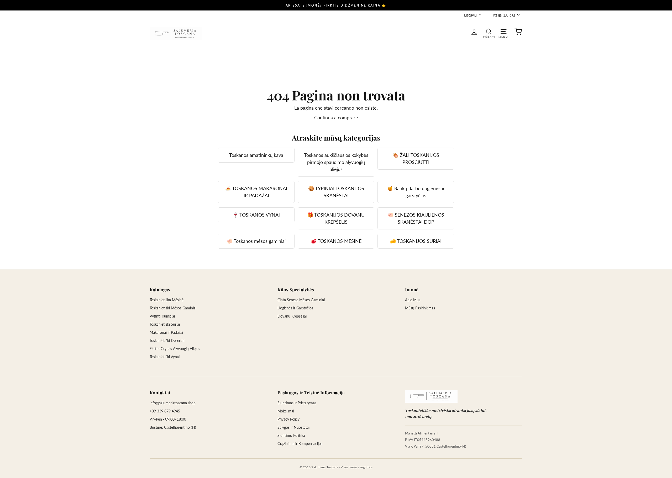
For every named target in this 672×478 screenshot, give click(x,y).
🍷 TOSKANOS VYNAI (256, 215)
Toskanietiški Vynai (165, 357)
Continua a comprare (336, 117)
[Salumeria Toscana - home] (431, 396)
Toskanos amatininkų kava (256, 155)
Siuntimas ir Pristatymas (296, 403)
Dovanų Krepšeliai (292, 316)
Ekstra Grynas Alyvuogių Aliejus (175, 348)
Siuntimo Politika (291, 435)
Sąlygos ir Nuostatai (293, 427)
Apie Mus (412, 300)
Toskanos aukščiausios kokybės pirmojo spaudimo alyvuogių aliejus (336, 162)
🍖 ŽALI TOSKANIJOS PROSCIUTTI (416, 158)
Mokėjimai (285, 411)
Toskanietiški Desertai (167, 340)
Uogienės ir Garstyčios (295, 308)
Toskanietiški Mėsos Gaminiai (173, 308)
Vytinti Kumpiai (162, 316)
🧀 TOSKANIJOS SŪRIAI (416, 241)
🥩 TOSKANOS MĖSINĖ (336, 241)
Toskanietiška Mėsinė (166, 300)
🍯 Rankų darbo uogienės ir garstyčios (416, 191)
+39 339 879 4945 (165, 411)
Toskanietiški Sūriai (165, 324)
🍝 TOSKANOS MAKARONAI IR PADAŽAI (256, 191)
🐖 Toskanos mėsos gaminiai (256, 241)
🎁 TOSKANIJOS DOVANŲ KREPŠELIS (336, 218)
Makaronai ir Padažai (166, 332)
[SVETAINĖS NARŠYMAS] (503, 31)
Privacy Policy (288, 419)
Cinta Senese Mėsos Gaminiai (301, 300)
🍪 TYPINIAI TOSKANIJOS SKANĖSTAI (336, 191)
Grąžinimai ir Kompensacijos (299, 443)
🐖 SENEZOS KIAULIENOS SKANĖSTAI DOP (416, 218)
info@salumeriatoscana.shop (173, 403)
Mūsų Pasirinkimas (420, 308)
